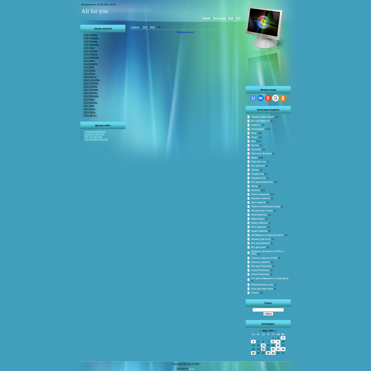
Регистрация (219, 18)
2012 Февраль (91, 57)
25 (253, 353)
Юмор (254, 186)
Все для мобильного (262, 182)
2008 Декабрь (91, 38)
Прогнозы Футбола (261, 153)
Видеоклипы (258, 218)
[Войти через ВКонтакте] (260, 98)
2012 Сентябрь (92, 80)
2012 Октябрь (91, 83)
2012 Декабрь (91, 89)
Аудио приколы (259, 231)
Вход (231, 18)
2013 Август (90, 115)
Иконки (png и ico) (261, 239)
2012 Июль (89, 73)
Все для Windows (260, 243)
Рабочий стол (258, 161)
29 (273, 353)
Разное (255, 292)
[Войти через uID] (253, 98)
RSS (238, 18)
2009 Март (89, 47)
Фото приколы (258, 227)
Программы (257, 129)
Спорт (254, 137)
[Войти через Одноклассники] (283, 98)
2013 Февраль (91, 96)
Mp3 (253, 141)
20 (263, 349)
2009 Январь (90, 41)
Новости (255, 125)
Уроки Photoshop (260, 270)
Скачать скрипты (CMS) (264, 258)
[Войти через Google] (275, 98)
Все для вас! (258, 165)
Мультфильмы (259, 214)
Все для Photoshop (261, 266)
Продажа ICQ (258, 178)
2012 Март (89, 60)
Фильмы (255, 190)
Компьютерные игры (262, 284)
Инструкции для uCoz (96, 139)
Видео (254, 157)
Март (152, 27)
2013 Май (89, 105)
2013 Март (89, 99)
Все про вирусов (260, 121)
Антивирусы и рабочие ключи (267, 235)
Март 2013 (268, 330)
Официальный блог (95, 131)
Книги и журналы (260, 194)
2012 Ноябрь (90, 86)
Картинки (256, 149)
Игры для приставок (262, 288)
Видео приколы (259, 222)
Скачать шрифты (260, 262)
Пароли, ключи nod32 (262, 116)
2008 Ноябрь (90, 34)
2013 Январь (90, 92)
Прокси (255, 169)
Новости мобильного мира (265, 206)
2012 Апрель (90, 63)
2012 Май (89, 67)
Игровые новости (260, 198)
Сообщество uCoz (95, 134)
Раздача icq (257, 174)
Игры (254, 133)
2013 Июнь (89, 109)
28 (268, 353)
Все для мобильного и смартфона (269, 278)
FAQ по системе (93, 136)
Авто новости (258, 202)
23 (278, 349)
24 (283, 349)
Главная (206, 18)
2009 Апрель (90, 51)
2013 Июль (89, 112)
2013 (144, 27)
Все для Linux (258, 247)
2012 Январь (90, 54)
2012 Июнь (89, 70)
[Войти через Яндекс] (268, 98)
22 (273, 349)
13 (263, 345)
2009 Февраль (91, 44)
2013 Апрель (90, 102)
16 (278, 345)
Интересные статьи (262, 210)
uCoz (192, 368)
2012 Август (90, 76)
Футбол (255, 145)
